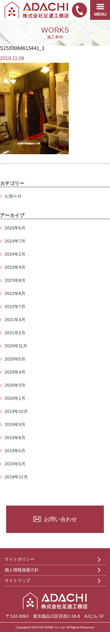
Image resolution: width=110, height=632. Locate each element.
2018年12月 (16, 476)
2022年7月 (15, 306)
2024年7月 (15, 241)
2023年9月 (15, 267)
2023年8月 (15, 280)
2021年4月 (15, 319)
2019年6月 (15, 450)
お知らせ (13, 196)
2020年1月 (15, 398)
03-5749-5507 (79, 10)
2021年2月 (15, 332)
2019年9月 (15, 424)
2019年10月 (16, 411)
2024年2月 (15, 254)
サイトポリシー (20, 559)
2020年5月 (15, 359)
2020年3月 (15, 385)
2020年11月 (16, 345)
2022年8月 (15, 293)
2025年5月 (15, 227)
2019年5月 (15, 463)
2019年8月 (15, 437)
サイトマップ (17, 580)
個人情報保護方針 (22, 569)
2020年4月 (15, 372)
